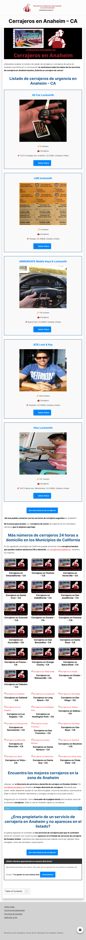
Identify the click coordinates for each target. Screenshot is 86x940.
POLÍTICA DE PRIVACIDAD (14, 910)
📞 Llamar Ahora (42, 163)
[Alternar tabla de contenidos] (25, 891)
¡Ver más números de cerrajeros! (42, 510)
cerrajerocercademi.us (60, 549)
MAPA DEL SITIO (10, 917)
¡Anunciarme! (47, 874)
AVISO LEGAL (9, 907)
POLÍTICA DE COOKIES (13, 914)
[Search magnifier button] (80, 808)
